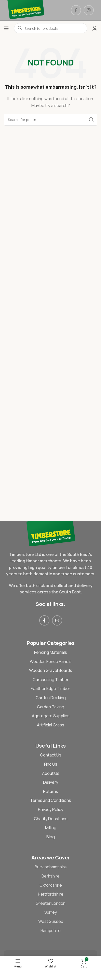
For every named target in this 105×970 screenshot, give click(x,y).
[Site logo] (25, 9)
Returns (50, 791)
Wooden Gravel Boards (50, 670)
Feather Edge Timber (50, 688)
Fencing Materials (50, 652)
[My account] (95, 28)
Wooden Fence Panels (51, 661)
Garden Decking (51, 697)
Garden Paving (50, 707)
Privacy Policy (50, 809)
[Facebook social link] (76, 10)
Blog (50, 837)
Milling (50, 827)
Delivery (50, 782)
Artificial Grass (50, 725)
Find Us (50, 764)
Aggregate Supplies (51, 716)
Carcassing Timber (51, 679)
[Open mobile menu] (6, 28)
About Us (50, 773)
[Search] (91, 120)
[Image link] (50, 533)
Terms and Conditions (50, 800)
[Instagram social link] (89, 10)
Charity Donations (51, 818)
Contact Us (50, 755)
